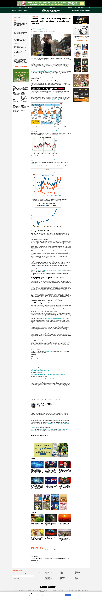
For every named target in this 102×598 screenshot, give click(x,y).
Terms (37, 589)
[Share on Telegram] (39, 29)
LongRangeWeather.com (56, 99)
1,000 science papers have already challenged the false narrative (50, 159)
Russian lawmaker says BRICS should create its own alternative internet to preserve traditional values (64, 487)
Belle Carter (36, 468)
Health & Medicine (43, 13)
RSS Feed (61, 579)
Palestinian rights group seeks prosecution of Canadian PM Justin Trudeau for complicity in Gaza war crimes (64, 471)
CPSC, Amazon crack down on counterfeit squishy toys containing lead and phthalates (20, 47)
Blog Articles (62, 578)
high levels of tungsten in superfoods (63, 424)
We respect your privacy (15, 578)
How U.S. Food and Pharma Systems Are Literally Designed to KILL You (20, 33)
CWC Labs (40, 419)
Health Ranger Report (17, 84)
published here (42, 591)
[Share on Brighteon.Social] (32, 29)
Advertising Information (48, 578)
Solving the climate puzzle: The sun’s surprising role (50, 538)
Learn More (62, 594)
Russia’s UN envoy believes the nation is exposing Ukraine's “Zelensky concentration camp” (20, 51)
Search (89, 7)
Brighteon (16, 7)
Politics (31, 13)
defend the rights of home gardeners (46, 429)
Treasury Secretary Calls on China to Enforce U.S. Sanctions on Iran (20, 36)
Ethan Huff (50, 468)
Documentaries (63, 439)
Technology (72, 13)
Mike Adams (38, 26)
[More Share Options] (47, 29)
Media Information (47, 577)
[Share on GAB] (41, 29)
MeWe (76, 579)
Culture (36, 13)
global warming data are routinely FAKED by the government (52, 130)
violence (53, 31)
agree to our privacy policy (38, 595)
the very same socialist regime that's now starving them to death (56, 318)
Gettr (76, 577)
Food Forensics (52, 412)
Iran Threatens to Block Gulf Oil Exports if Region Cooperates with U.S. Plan (20, 28)
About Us (82, 7)
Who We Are (46, 571)
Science (67, 13)
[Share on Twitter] (36, 29)
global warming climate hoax (50, 63)
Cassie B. (64, 468)
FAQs (85, 7)
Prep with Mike (21, 7)
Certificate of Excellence (56, 419)
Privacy (34, 589)
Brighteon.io (77, 571)
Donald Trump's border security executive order (61, 333)
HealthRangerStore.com (51, 439)
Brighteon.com (35, 437)
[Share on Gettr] (45, 29)
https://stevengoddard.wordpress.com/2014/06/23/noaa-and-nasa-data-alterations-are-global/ (49, 374)
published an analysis (60, 59)
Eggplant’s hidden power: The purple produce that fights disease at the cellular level (20, 56)
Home (12, 7)
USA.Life (76, 582)
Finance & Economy (51, 13)
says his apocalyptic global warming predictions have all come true (50, 270)
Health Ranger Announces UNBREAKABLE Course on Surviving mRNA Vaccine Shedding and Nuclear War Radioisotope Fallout (24, 96)
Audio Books (30, 7)
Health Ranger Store (63, 573)
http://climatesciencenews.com (36, 360)
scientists (47, 31)
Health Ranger (35, 16)
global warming (40, 31)
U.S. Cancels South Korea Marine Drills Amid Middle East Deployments (20, 43)
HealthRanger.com (50, 437)
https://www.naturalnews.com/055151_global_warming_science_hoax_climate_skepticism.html (49, 365)
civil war (62, 320)
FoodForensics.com (64, 437)
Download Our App (77, 7)
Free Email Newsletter (48, 573)
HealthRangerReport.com (51, 438)
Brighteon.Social (77, 572)
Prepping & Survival (60, 13)
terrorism (50, 31)
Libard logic (46, 351)
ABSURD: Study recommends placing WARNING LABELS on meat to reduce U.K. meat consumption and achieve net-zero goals (37, 539)
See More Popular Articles (21, 66)
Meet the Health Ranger (48, 572)
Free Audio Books (64, 438)
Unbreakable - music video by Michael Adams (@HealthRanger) (24, 102)
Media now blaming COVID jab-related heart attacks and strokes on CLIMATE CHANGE (64, 524)
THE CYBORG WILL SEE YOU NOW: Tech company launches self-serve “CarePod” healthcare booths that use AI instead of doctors (37, 487)
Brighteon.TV (35, 438)
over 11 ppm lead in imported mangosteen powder (47, 426)
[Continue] (32, 576)
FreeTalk (76, 578)
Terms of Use (47, 582)
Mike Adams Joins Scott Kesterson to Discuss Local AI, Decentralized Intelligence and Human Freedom (16, 95)
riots (44, 31)
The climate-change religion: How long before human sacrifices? (37, 524)
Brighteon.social (36, 439)
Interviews (25, 7)
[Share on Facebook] (34, 29)
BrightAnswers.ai (70, 7)
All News (61, 572)
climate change (35, 31)
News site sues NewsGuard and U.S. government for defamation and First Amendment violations (51, 486)
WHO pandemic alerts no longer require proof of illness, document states (20, 40)
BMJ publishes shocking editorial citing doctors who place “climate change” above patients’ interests (50, 524)
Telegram (76, 573)
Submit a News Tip (47, 579)
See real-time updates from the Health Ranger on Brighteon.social (47, 406)
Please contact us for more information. (37, 562)
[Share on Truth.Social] (43, 29)
